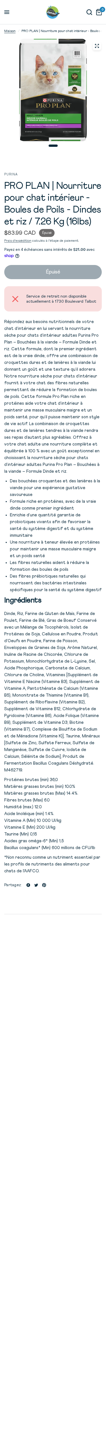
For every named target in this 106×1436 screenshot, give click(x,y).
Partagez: (12, 885)
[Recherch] (89, 12)
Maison (10, 31)
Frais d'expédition (17, 241)
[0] (98, 12)
